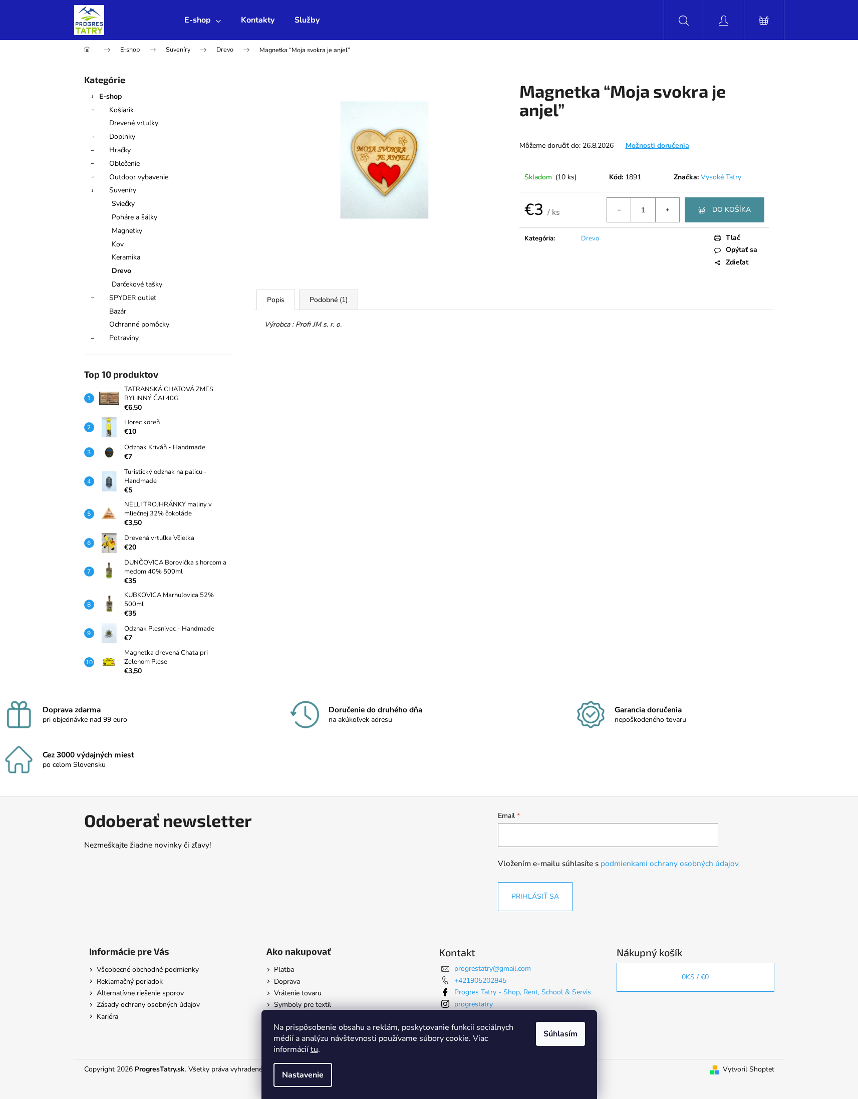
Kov (118, 244)
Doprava (287, 981)
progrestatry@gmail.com (492, 968)
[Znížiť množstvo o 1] (619, 210)
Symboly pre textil (302, 1004)
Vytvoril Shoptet (748, 1069)
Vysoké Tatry (721, 177)
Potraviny (124, 338)
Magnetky (127, 230)
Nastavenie (303, 1074)
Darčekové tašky (137, 284)
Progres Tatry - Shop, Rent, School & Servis (522, 992)
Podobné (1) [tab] (329, 300)
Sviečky (123, 203)
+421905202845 (480, 980)
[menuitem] (202, 20)
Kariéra (107, 1016)
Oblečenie (124, 163)
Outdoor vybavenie (138, 177)
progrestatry (473, 1004)
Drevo (121, 271)
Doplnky (122, 136)
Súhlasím (560, 1033)
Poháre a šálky (134, 217)
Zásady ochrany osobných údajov (148, 1004)
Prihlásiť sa (535, 896)
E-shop (110, 96)
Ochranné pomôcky (139, 324)
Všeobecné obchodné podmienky (148, 969)
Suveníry (122, 190)
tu (314, 1049)
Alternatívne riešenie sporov (140, 993)
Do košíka (731, 209)
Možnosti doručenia (657, 145)
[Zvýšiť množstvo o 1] (667, 210)
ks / (695, 977)
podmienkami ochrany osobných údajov (670, 863)
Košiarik (121, 110)
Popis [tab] (275, 300)
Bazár (117, 311)
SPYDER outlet (132, 298)
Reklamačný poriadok (130, 981)
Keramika (126, 257)
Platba (284, 969)
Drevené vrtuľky (133, 123)
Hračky (120, 150)
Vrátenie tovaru (298, 993)
